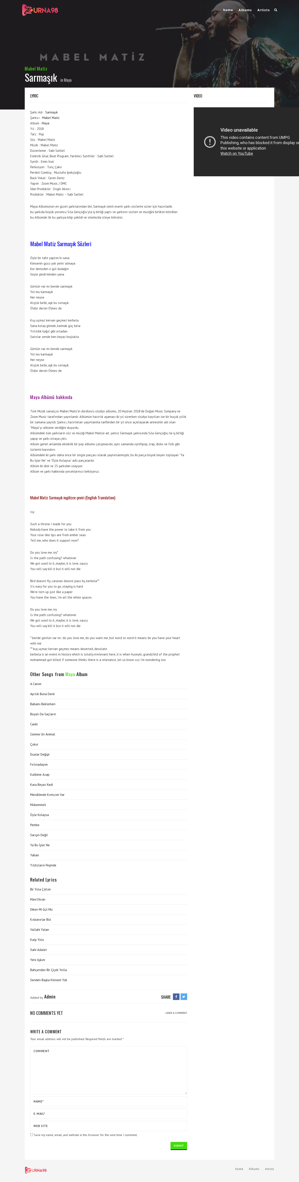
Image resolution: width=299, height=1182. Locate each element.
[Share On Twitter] (184, 997)
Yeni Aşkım (37, 960)
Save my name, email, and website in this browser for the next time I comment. (85, 1135)
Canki (34, 724)
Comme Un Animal (42, 734)
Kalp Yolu (37, 940)
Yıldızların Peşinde (43, 865)
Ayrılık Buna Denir (42, 694)
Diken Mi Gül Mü (41, 909)
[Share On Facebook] (176, 997)
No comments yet (46, 1012)
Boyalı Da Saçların (43, 714)
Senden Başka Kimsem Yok (48, 980)
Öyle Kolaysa (39, 815)
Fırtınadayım (39, 764)
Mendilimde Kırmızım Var (47, 795)
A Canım (35, 684)
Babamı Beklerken (42, 704)
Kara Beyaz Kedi (41, 785)
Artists (263, 10)
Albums (245, 10)
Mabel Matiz (36, 68)
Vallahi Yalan (39, 930)
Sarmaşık (51, 112)
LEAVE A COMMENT (176, 1012)
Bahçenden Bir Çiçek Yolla (48, 970)
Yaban (34, 855)
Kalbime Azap (39, 774)
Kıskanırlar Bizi (40, 919)
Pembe (34, 825)
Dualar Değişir (40, 754)
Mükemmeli (38, 805)
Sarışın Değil (39, 835)
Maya (68, 80)
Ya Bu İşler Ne (40, 845)
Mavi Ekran (37, 899)
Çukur (34, 744)
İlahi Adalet (38, 950)
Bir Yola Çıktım (40, 889)
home (228, 10)
